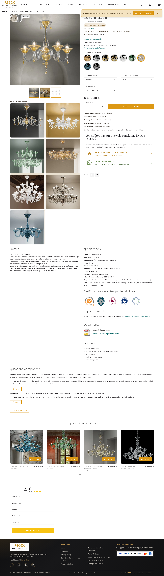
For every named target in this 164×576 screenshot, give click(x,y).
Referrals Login (93, 554)
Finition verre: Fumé (93, 52)
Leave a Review (32, 530)
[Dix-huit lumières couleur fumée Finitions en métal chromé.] (63, 191)
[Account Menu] (150, 4)
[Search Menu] (140, 4)
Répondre (15, 389)
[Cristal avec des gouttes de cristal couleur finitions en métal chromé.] (63, 120)
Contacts (64, 551)
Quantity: (89, 102)
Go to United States (143, 13)
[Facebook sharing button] (92, 175)
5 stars (17, 497)
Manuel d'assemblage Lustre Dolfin (106, 334)
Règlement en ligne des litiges (99, 557)
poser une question (19, 411)
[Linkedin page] (26, 565)
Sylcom (93, 28)
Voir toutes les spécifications (95, 48)
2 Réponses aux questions (93, 39)
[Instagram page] (19, 565)
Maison (63, 548)
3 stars (16, 509)
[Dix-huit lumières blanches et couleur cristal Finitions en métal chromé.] (27, 191)
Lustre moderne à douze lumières (128, 467)
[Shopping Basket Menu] (159, 4)
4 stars (16, 503)
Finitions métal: (92, 75)
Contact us (25, 560)
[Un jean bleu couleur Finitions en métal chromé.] (27, 227)
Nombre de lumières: (130, 75)
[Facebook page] (12, 565)
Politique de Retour (95, 564)
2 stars (16, 516)
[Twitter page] (33, 565)
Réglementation (67, 564)
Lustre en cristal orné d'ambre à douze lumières (93, 468)
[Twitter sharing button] (97, 175)
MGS (148, 573)
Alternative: (90, 86)
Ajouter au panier (131, 107)
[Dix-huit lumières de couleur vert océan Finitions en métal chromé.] (27, 156)
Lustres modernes (98, 34)
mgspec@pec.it (97, 560)
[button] (80, 474)
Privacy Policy (66, 554)
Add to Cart (35, 459)
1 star (15, 522)
